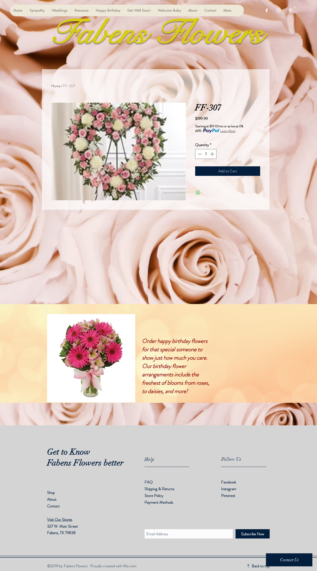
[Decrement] (199, 154)
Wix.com (129, 566)
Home (55, 86)
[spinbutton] (206, 154)
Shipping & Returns (160, 489)
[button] (294, 7)
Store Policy (154, 495)
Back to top (261, 566)
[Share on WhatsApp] (198, 192)
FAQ (149, 482)
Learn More (228, 130)
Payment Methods (159, 502)
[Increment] (212, 154)
